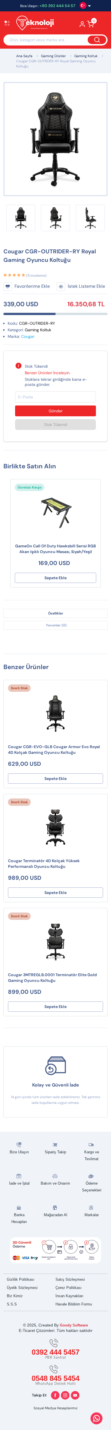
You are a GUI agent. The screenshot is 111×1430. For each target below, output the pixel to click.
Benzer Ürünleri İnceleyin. (47, 372)
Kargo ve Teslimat (91, 1155)
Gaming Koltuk (86, 56)
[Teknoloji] (36, 24)
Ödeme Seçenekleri (91, 1186)
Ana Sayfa (24, 56)
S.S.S (12, 1304)
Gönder (56, 410)
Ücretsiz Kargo (30, 487)
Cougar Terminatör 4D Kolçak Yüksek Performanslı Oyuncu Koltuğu (44, 863)
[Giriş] (82, 25)
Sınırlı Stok (19, 688)
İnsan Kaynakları (69, 1296)
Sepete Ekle (55, 577)
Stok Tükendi (55, 424)
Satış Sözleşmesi (70, 1279)
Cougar (27, 336)
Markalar (92, 1215)
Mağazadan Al (55, 1215)
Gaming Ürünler (53, 56)
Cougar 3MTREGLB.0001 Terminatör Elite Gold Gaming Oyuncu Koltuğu (52, 977)
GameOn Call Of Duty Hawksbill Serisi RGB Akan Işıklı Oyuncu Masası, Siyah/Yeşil (55, 548)
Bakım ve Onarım (55, 1183)
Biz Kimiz (15, 1296)
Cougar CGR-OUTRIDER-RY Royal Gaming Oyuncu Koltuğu (56, 64)
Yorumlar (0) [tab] (56, 625)
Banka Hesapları (19, 1218)
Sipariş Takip (55, 1152)
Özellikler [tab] (55, 613)
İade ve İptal (19, 1183)
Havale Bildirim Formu (74, 1304)
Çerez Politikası (69, 1288)
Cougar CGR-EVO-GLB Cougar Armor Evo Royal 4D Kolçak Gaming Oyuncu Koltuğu (54, 749)
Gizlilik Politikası (20, 1279)
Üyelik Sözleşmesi (22, 1288)
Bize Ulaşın (19, 1152)
